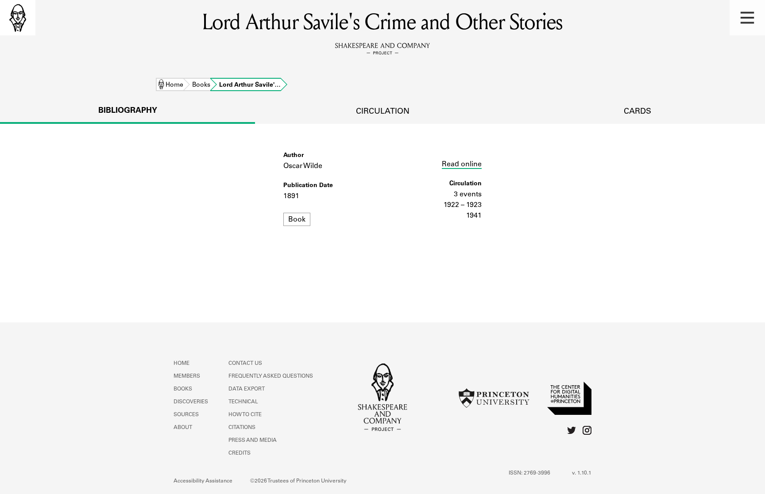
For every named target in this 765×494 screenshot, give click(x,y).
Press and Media (252, 440)
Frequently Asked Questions (270, 376)
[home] (17, 17)
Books (201, 85)
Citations (241, 427)
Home (174, 85)
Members (187, 376)
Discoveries (191, 402)
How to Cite (245, 414)
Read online (462, 164)
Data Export (246, 389)
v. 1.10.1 (581, 473)
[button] (747, 17)
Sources (186, 414)
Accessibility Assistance (203, 481)
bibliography (127, 111)
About (183, 427)
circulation (383, 112)
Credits (239, 453)
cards (637, 112)
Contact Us (245, 363)
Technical (243, 402)
